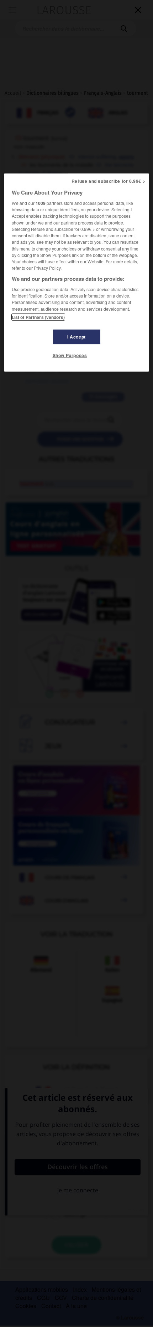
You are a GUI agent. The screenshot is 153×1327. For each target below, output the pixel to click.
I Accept (76, 337)
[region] (76, 272)
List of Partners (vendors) (38, 317)
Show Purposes (70, 355)
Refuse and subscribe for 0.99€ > (109, 180)
